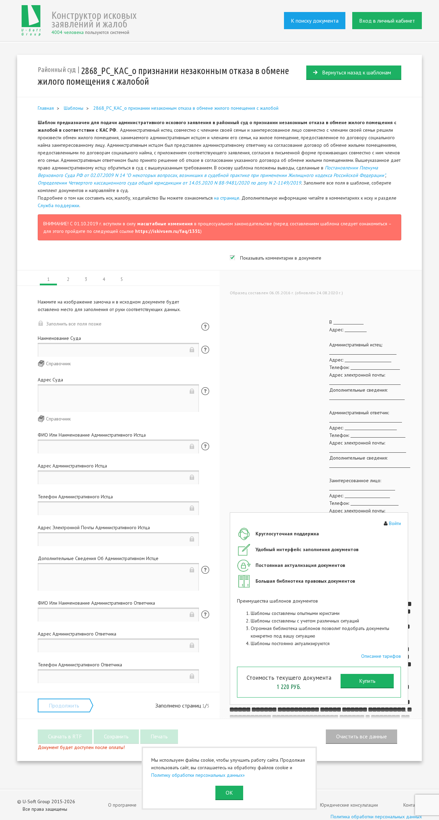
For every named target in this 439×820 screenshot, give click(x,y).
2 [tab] (68, 279)
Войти (395, 523)
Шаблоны (73, 108)
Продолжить (64, 705)
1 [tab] (48, 279)
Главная (46, 108)
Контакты (412, 805)
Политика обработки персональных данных (376, 816)
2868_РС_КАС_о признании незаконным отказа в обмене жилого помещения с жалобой (185, 108)
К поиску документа (315, 20)
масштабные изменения (165, 224)
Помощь (205, 327)
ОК (229, 792)
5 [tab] (121, 279)
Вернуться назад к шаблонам (356, 72)
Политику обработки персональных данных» (198, 775)
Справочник (58, 363)
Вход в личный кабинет (387, 20)
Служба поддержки (58, 205)
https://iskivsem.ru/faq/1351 (167, 231)
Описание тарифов (381, 656)
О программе (122, 805)
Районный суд (57, 69)
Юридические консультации (349, 805)
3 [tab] (86, 279)
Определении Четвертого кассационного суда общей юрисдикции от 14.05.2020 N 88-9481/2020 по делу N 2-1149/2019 (169, 183)
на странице (226, 198)
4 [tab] (104, 279)
